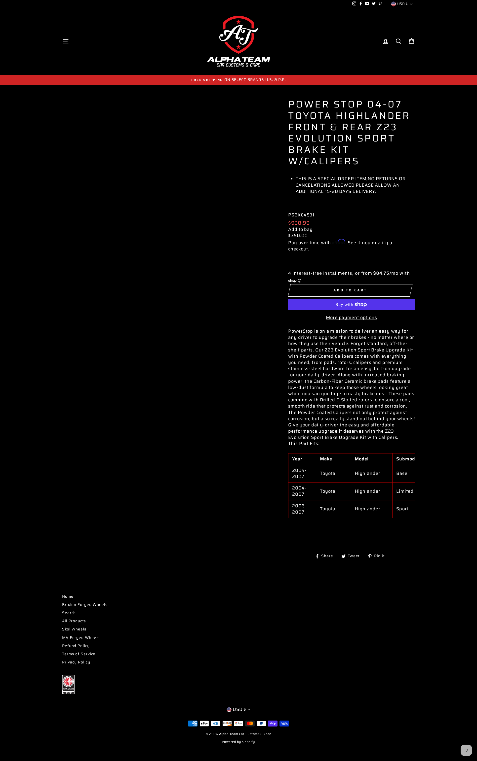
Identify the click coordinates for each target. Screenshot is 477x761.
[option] (238, 79)
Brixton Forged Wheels (85, 605)
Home (68, 596)
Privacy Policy (76, 662)
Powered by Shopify (238, 741)
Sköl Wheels (74, 629)
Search (69, 613)
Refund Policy (76, 646)
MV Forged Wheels (81, 638)
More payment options (351, 317)
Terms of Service (78, 654)
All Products (74, 621)
